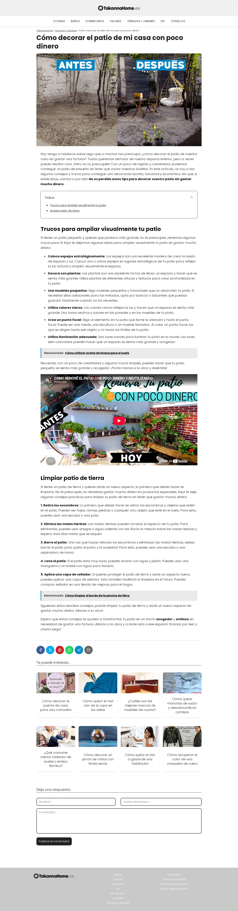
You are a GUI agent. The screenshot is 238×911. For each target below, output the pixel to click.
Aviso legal (174, 874)
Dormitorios (95, 21)
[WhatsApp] (69, 650)
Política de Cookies (174, 879)
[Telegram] (79, 650)
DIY (163, 21)
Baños (75, 21)
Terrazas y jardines (141, 21)
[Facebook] (40, 650)
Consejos (178, 21)
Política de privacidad (174, 884)
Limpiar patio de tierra (64, 211)
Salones (115, 21)
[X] (50, 650)
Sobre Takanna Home (174, 888)
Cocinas (59, 21)
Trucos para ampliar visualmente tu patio (78, 205)
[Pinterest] (60, 650)
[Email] (88, 650)
